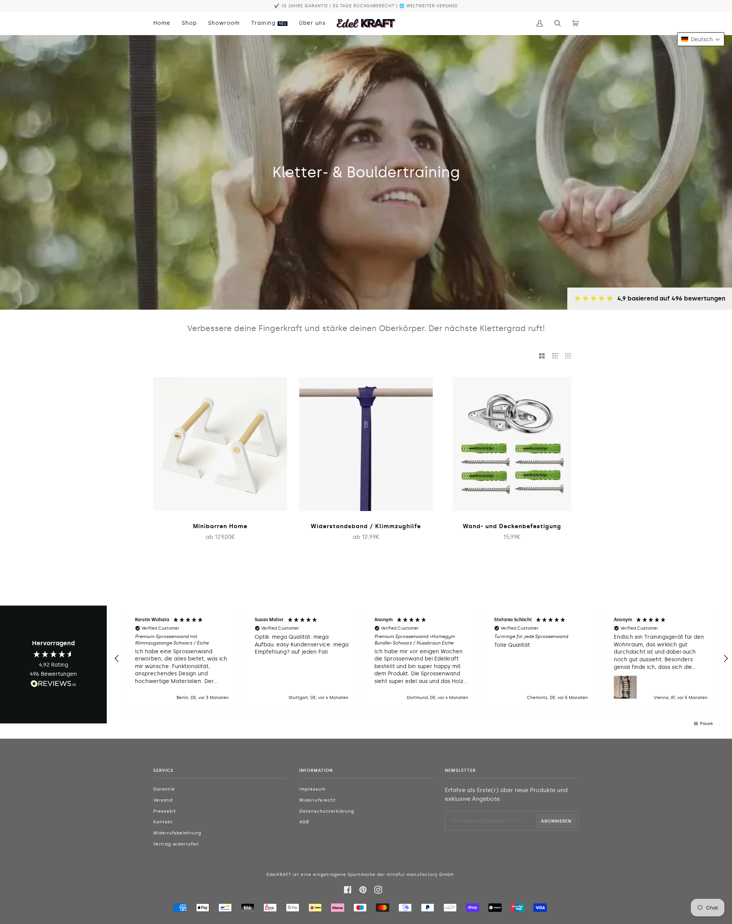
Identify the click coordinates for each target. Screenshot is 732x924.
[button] (117, 658)
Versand (163, 800)
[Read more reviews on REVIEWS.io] (53, 685)
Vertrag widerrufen (176, 844)
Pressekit (164, 811)
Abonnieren (556, 821)
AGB (304, 822)
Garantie (164, 789)
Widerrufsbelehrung (177, 833)
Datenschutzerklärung (326, 811)
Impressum (312, 789)
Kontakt (163, 822)
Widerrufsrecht (317, 800)
